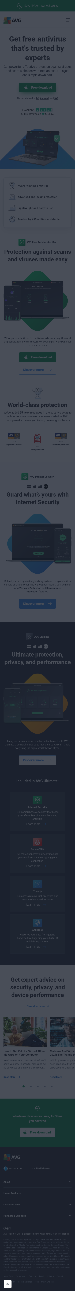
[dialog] (37, 645)
